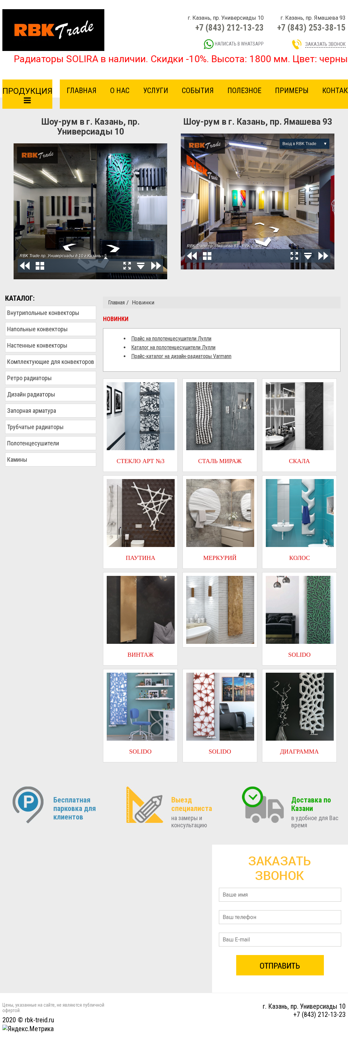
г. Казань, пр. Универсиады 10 (304, 1006)
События (198, 90)
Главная (82, 90)
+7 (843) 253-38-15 (311, 28)
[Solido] (299, 610)
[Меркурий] (220, 513)
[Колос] (299, 513)
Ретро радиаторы (29, 378)
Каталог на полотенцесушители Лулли (173, 347)
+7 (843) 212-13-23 (229, 28)
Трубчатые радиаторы (35, 426)
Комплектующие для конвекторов (50, 361)
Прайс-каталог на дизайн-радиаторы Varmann (181, 356)
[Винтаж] (140, 610)
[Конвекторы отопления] (53, 30)
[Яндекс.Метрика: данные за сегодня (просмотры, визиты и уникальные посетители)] (28, 1029)
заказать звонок (325, 44)
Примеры (292, 90)
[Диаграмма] (299, 707)
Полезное (244, 90)
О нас (119, 90)
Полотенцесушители (33, 443)
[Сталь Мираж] (220, 416)
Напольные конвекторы (37, 329)
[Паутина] (140, 513)
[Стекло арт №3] (140, 416)
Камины (17, 459)
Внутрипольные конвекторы (43, 312)
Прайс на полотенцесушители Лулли (171, 338)
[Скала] (299, 416)
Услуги (155, 90)
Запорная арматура (31, 410)
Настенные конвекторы (37, 345)
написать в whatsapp (239, 44)
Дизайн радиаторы (31, 394)
